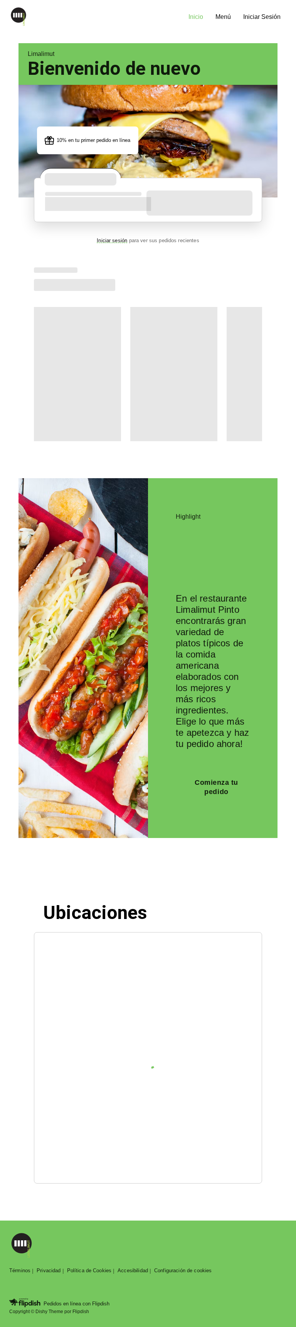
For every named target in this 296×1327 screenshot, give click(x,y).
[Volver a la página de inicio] (21, 1246)
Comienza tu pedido (216, 787)
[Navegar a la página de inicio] (95, 17)
